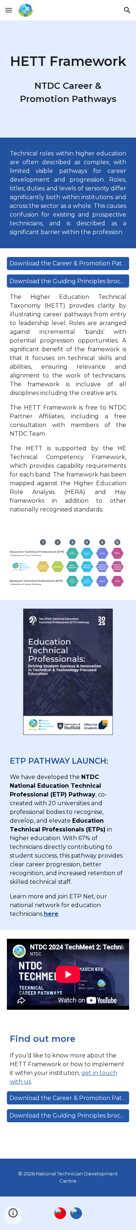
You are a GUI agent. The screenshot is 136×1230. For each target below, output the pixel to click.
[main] (68, 79)
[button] (8, 10)
